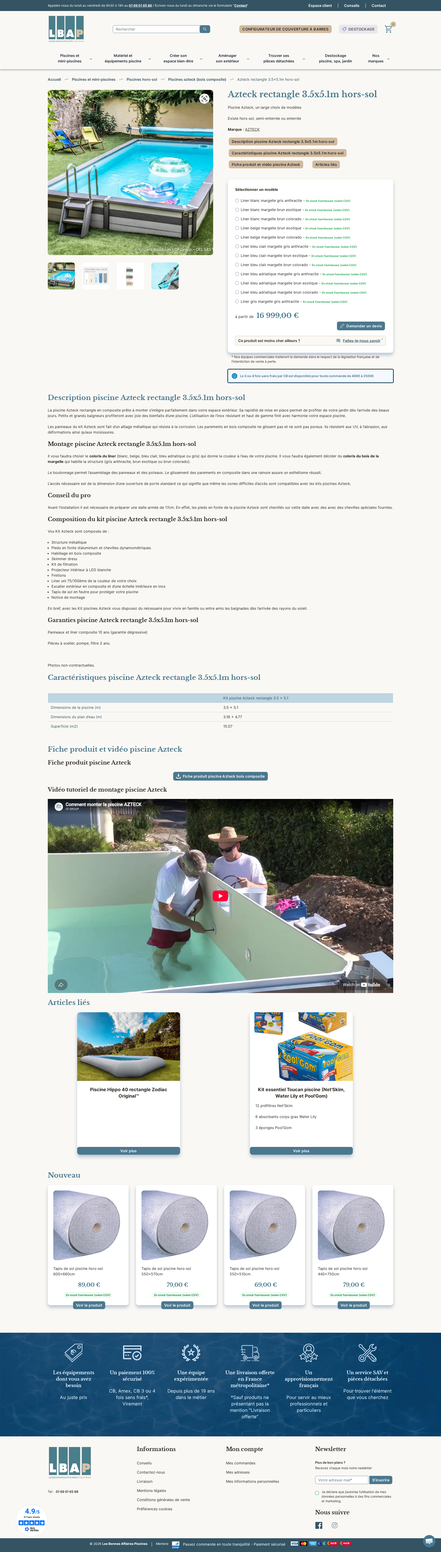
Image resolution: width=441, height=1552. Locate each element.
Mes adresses (238, 1472)
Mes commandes (240, 1463)
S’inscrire (380, 1480)
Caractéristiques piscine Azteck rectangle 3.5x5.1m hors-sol (288, 153)
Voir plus (128, 1151)
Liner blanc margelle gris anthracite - (296, 200)
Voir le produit (89, 1305)
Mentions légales (151, 1490)
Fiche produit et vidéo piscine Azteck (266, 164)
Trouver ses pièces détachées (278, 58)
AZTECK (252, 129)
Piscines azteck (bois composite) (197, 79)
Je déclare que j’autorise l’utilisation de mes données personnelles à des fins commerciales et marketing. (356, 1496)
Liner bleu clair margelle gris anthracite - (299, 246)
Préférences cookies (154, 1509)
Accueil (54, 79)
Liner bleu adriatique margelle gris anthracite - (304, 274)
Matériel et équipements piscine (123, 58)
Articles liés (326, 164)
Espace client (320, 5)
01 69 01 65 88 (140, 5)
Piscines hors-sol (142, 79)
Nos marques (376, 58)
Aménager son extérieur (227, 58)
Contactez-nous (151, 1472)
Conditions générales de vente (163, 1499)
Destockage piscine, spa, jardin (335, 58)
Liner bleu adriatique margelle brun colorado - (304, 292)
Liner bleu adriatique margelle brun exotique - (303, 283)
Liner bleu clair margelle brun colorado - (298, 264)
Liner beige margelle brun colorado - (295, 237)
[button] (429, 1541)
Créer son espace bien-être (178, 58)
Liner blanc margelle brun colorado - (295, 219)
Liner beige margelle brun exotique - (295, 228)
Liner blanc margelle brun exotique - (295, 209)
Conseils (351, 5)
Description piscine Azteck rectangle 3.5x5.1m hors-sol (283, 141)
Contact (240, 5)
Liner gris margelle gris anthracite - (294, 301)
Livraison (145, 1481)
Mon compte (244, 1449)
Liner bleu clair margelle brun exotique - (298, 255)
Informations (156, 1449)
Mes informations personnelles (252, 1481)
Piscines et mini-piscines (70, 58)
